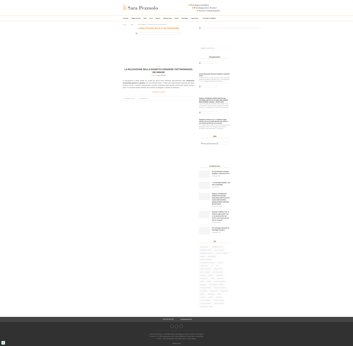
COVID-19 (220, 262)
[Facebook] (172, 326)
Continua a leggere (158, 92)
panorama (203, 284)
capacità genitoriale (206, 259)
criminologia (204, 265)
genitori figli (204, 278)
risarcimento (214, 291)
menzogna (220, 278)
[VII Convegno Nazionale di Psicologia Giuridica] (204, 230)
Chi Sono (126, 18)
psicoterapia (203, 291)
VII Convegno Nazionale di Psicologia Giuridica (220, 229)
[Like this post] (185, 98)
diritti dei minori (205, 272)
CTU (217, 265)
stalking (202, 297)
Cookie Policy (199, 336)
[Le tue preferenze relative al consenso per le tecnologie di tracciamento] (3, 343)
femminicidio (219, 275)
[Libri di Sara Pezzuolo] (208, 144)
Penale (158, 18)
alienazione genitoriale (206, 253)
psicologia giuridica (220, 287)
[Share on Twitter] (190, 98)
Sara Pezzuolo (161, 75)
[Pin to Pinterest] (191, 98)
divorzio (202, 275)
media (212, 278)
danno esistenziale (205, 269)
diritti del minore (218, 272)
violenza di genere (219, 300)
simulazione (211, 294)
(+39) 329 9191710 (168, 319)
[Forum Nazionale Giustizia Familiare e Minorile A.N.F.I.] (204, 174)
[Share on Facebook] (188, 98)
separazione (224, 291)
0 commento (143, 98)
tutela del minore (205, 300)
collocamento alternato (207, 262)
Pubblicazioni (136, 18)
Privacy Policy (191, 336)
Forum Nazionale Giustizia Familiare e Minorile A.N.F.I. (221, 172)
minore (202, 281)
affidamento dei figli (217, 247)
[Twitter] (176, 326)
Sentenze (185, 18)
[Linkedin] (181, 326)
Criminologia (167, 18)
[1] (134, 85)
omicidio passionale (219, 281)
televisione (219, 297)
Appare (194, 338)
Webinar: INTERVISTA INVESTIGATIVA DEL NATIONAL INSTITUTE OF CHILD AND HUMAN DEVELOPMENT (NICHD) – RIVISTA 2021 (221, 199)
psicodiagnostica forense (216, 284)
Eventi (177, 18)
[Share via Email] (193, 98)
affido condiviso (219, 250)
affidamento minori (205, 250)
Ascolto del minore (222, 253)
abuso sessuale (204, 247)
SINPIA (219, 294)
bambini (202, 256)
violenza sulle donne (206, 306)
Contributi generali (209, 18)
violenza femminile (205, 303)
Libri (144, 18)
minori (209, 281)
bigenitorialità (212, 256)
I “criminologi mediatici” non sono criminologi (221, 183)
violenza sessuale (219, 303)
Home (124, 24)
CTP (212, 265)
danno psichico (218, 269)
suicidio (210, 297)
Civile (151, 18)
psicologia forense (205, 287)
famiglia (210, 275)
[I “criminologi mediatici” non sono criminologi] (204, 185)
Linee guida (194, 18)
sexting (202, 294)
